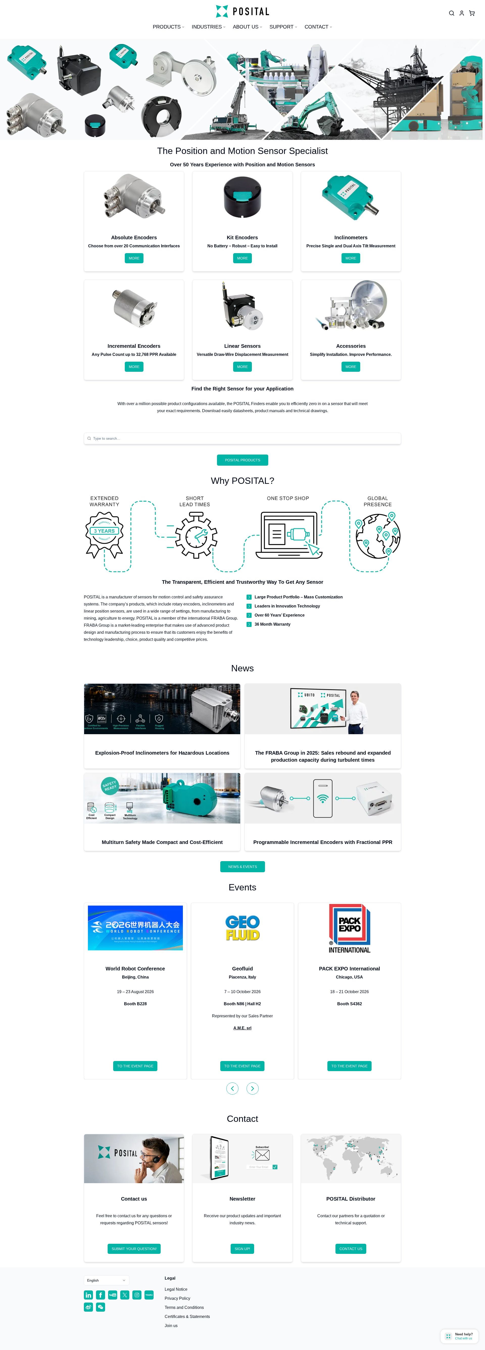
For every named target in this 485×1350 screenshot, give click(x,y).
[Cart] (472, 13)
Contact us (351, 1249)
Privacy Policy (177, 1298)
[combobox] (245, 438)
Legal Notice (176, 1289)
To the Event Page (135, 1066)
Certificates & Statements (187, 1316)
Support (282, 27)
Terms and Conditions (184, 1307)
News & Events (242, 867)
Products (167, 27)
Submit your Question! (134, 1249)
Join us (171, 1325)
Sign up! (242, 1249)
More (134, 258)
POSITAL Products (242, 460)
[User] (452, 13)
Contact (316, 27)
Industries (207, 27)
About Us (245, 27)
